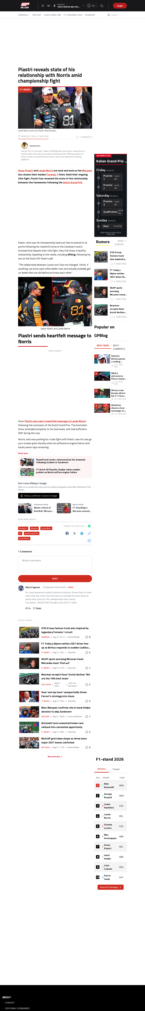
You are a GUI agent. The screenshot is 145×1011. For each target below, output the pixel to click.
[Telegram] (82, 533)
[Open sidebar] (42, 5)
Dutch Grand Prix (72, 182)
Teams (116, 769)
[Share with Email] (89, 541)
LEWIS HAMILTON (52, 14)
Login (120, 5)
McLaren (87, 170)
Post (55, 578)
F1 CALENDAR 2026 (73, 14)
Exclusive (46, 684)
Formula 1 (52, 174)
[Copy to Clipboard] (89, 533)
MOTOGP (37, 14)
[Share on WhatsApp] (89, 526)
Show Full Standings (109, 887)
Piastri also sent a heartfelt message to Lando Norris (55, 421)
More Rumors (119, 242)
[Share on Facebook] (67, 533)
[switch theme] (102, 5)
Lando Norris (45, 170)
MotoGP (45, 716)
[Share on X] (74, 533)
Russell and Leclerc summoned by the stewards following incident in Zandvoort (60, 461)
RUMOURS (90, 14)
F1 (20, 533)
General (45, 637)
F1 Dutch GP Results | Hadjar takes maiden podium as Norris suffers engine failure (58, 471)
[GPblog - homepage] (25, 5)
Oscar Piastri (25, 170)
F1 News (25, 89)
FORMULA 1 (24, 14)
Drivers (102, 769)
